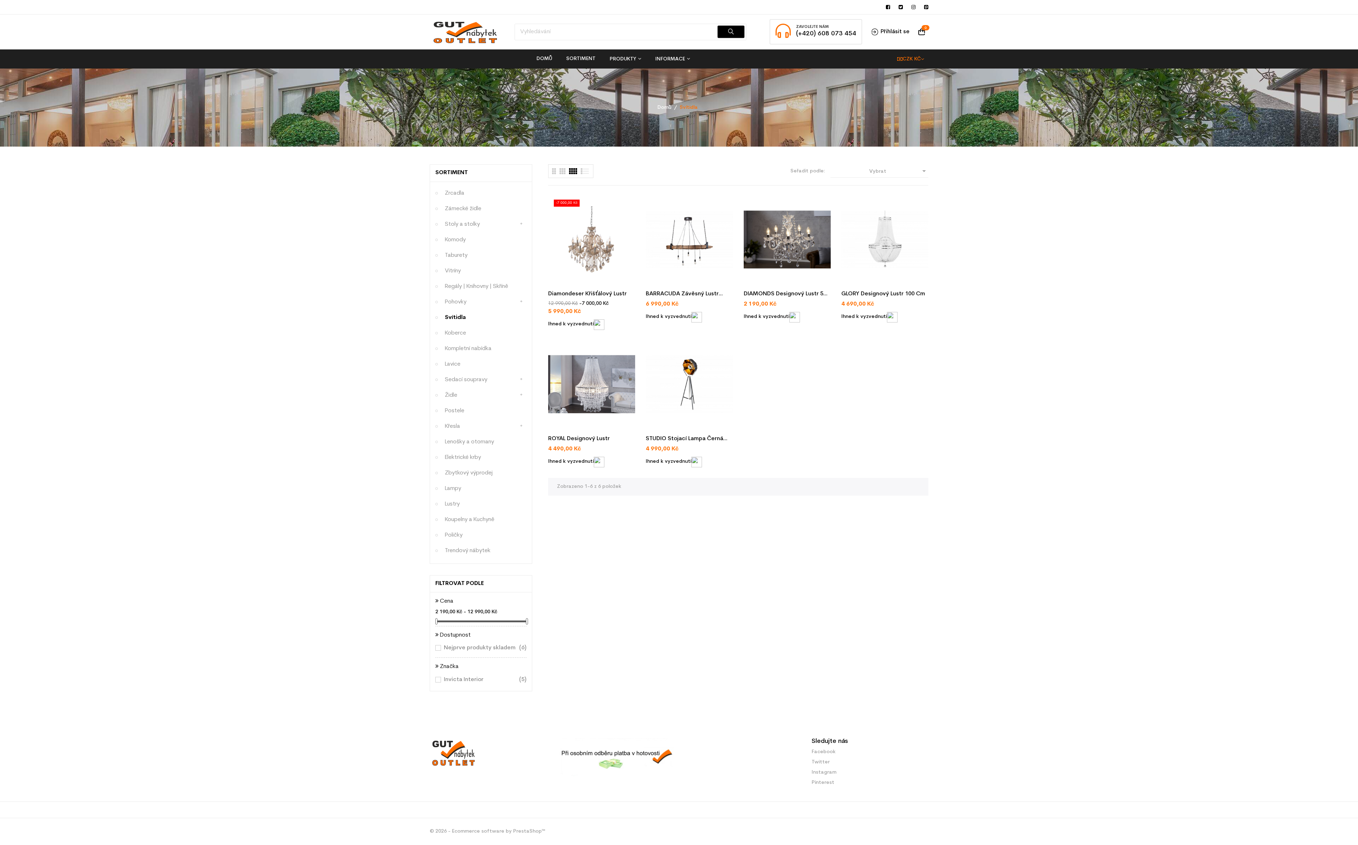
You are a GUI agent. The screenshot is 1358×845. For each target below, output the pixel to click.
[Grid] (585, 171)
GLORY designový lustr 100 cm (883, 294)
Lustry (452, 504)
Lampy (453, 488)
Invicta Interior (480, 679)
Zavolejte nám (812, 27)
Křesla (452, 426)
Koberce (455, 333)
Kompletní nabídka (468, 348)
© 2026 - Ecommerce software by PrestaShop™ (487, 831)
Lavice (452, 364)
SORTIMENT (451, 173)
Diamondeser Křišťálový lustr (587, 294)
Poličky (454, 535)
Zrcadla (454, 193)
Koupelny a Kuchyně (469, 519)
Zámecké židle (463, 209)
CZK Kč (912, 59)
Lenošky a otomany (469, 442)
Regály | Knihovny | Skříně (476, 286)
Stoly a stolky (462, 224)
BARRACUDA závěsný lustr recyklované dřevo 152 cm (683, 294)
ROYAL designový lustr (579, 439)
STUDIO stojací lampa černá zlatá (684, 439)
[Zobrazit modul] (573, 171)
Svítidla (455, 317)
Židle (451, 395)
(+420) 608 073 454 (826, 33)
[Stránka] (554, 171)
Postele (454, 411)
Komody (455, 240)
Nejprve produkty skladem (480, 648)
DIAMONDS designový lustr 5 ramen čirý (783, 294)
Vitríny (453, 271)
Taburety (456, 255)
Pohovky (455, 302)
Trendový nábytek (468, 551)
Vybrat (898, 171)
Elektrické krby (463, 457)
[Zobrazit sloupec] (562, 171)
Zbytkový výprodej (469, 473)
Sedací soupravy (466, 380)
